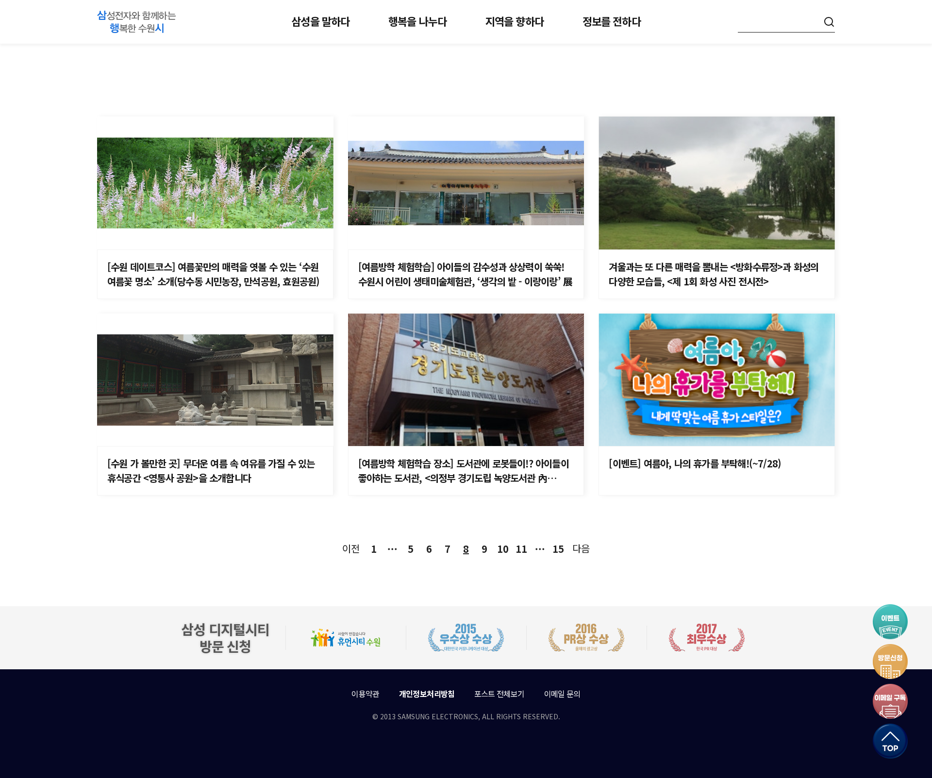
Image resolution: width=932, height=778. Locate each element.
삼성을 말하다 (320, 21)
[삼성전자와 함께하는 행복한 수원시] (136, 22)
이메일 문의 (562, 693)
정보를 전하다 (611, 21)
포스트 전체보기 (499, 693)
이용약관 (365, 693)
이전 (351, 548)
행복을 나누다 (417, 21)
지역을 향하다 (514, 21)
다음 (581, 548)
